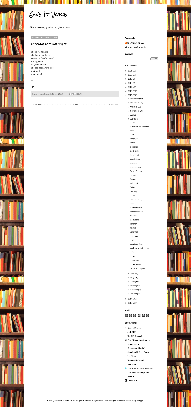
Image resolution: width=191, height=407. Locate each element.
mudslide (133, 216)
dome (132, 122)
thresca (130, 376)
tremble (133, 175)
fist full (133, 228)
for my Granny (136, 171)
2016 (130, 91)
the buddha (134, 220)
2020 (130, 75)
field (132, 203)
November (135, 103)
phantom (133, 163)
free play (133, 191)
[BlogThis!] (72, 94)
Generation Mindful (136, 348)
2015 (130, 95)
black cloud (134, 151)
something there (136, 244)
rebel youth (134, 155)
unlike (132, 195)
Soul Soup (131, 364)
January (133, 294)
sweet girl (134, 147)
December (134, 98)
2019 (130, 79)
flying (132, 187)
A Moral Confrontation (139, 126)
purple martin (135, 264)
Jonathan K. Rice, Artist (138, 352)
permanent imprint (137, 268)
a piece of (134, 183)
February (134, 290)
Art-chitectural (136, 207)
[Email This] (70, 94)
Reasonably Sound (135, 360)
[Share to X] (75, 94)
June (132, 273)
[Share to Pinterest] (80, 94)
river (132, 130)
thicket (132, 256)
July (132, 119)
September (135, 111)
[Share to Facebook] (77, 94)
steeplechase (135, 159)
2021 (130, 71)
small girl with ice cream (140, 248)
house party (134, 236)
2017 (130, 87)
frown (132, 143)
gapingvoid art (133, 344)
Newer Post (37, 104)
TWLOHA (132, 380)
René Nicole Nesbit (135, 43)
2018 (130, 83)
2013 (130, 303)
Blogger (140, 400)
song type (134, 139)
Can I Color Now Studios (138, 340)
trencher (133, 224)
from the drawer (136, 212)
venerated (134, 232)
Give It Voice (48, 14)
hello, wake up (136, 199)
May (132, 277)
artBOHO (131, 332)
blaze (132, 135)
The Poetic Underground (138, 372)
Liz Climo (131, 356)
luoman (122, 400)
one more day (135, 167)
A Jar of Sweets (134, 328)
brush (132, 240)
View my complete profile (135, 47)
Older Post (113, 104)
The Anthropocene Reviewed (140, 368)
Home (75, 104)
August (133, 115)
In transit (133, 179)
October (133, 107)
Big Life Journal (134, 336)
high (132, 252)
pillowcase (134, 260)
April (132, 282)
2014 (130, 299)
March (133, 286)
